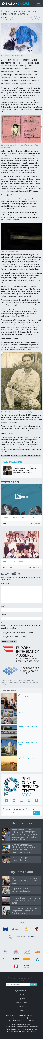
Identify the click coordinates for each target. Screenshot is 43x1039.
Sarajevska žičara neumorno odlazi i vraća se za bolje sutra (26, 900)
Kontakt (21, 1007)
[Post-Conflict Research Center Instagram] (21, 800)
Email (3, 615)
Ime (3, 606)
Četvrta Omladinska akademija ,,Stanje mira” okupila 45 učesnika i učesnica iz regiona (23, 848)
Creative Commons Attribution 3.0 (28, 1026)
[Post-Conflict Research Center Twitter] (14, 800)
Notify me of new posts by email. (14, 637)
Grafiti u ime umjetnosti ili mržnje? (27, 726)
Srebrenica (23, 455)
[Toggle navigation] (38, 4)
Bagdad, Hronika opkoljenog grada (28, 758)
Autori (22, 1011)
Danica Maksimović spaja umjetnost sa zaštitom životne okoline (24, 910)
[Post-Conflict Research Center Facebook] (6, 800)
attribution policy (20, 1029)
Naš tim (21, 995)
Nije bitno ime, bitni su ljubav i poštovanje (23, 889)
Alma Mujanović (35, 567)
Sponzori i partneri (21, 1003)
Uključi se (21, 999)
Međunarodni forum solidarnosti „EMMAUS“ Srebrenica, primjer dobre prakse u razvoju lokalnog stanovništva (25, 834)
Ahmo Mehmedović (8, 19)
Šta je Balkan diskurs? (21, 991)
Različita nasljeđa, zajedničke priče (21, 858)
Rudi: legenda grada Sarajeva (14, 561)
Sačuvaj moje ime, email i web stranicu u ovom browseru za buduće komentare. (20, 627)
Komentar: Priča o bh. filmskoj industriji (18, 517)
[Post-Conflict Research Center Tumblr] (36, 800)
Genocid (14, 455)
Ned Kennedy (36, 523)
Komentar (5, 583)
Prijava (36, 813)
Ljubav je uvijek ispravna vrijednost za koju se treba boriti (25, 880)
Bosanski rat (6, 455)
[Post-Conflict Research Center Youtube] (29, 800)
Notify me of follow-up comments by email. (18, 633)
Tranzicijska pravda (34, 455)
